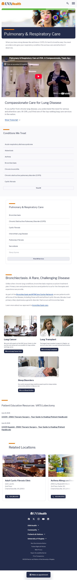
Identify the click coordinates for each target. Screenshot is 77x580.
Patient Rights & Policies (38, 546)
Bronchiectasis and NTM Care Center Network (34, 294)
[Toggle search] (67, 3)
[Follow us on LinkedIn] (48, 519)
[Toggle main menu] (73, 3)
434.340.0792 (59, 496)
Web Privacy (38, 549)
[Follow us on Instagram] (38, 519)
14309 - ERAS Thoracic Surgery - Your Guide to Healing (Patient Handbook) (34, 417)
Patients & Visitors (35, 534)
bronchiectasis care (40, 305)
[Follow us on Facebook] (29, 519)
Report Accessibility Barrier (38, 553)
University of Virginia (36, 539)
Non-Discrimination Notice (38, 543)
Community (32, 530)
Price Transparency (38, 556)
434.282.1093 (13, 496)
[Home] (11, 3)
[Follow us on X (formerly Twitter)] (33, 519)
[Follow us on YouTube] (43, 519)
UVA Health (32, 525)
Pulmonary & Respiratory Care (26, 207)
